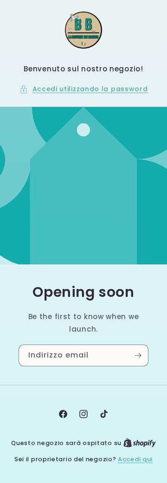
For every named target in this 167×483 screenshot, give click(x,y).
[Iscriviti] (138, 355)
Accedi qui (135, 459)
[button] (83, 89)
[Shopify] (139, 443)
